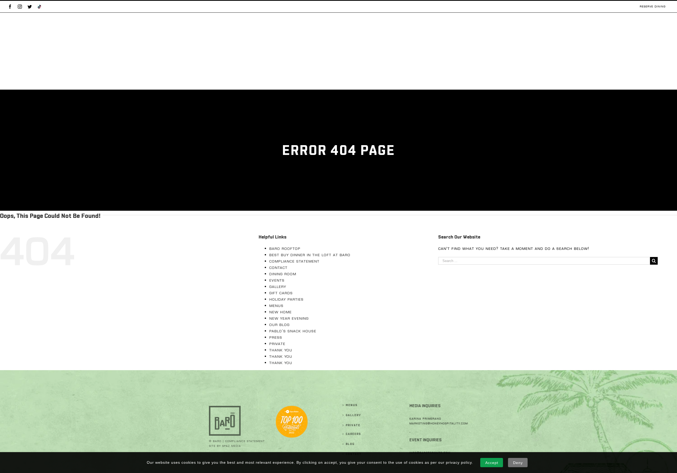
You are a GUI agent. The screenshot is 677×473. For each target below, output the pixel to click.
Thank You (280, 350)
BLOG (350, 444)
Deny (518, 463)
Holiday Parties (286, 299)
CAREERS (353, 434)
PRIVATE (353, 425)
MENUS (351, 405)
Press (275, 337)
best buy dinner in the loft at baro (309, 255)
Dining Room (282, 274)
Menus (276, 305)
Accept (491, 463)
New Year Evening (289, 318)
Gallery (277, 286)
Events (277, 280)
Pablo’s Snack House (292, 331)
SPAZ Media (231, 446)
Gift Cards (281, 293)
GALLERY (353, 415)
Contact (278, 267)
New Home (280, 312)
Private (277, 343)
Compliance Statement (294, 261)
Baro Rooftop (284, 248)
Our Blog (279, 324)
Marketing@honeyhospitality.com (438, 423)
